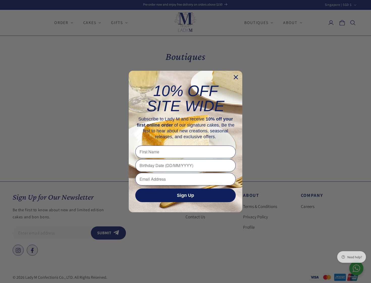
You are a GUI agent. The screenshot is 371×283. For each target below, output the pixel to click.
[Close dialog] (235, 77)
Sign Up (185, 195)
